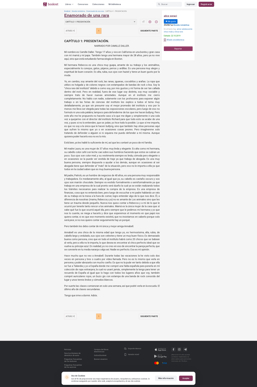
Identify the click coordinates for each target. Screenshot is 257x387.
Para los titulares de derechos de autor (72, 354)
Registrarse (206, 4)
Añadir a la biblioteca (175, 40)
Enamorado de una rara (95, 11)
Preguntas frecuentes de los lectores (73, 360)
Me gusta (171, 21)
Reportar (178, 49)
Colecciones (98, 4)
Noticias (67, 349)
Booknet (67, 11)
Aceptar (185, 378)
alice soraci (170, 16)
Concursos (83, 4)
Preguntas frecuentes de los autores (73, 366)
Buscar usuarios (100, 359)
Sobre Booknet (100, 355)
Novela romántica (78, 11)
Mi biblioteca (115, 4)
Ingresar (191, 4)
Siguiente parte (149, 31)
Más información (166, 378)
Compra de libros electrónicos (101, 350)
